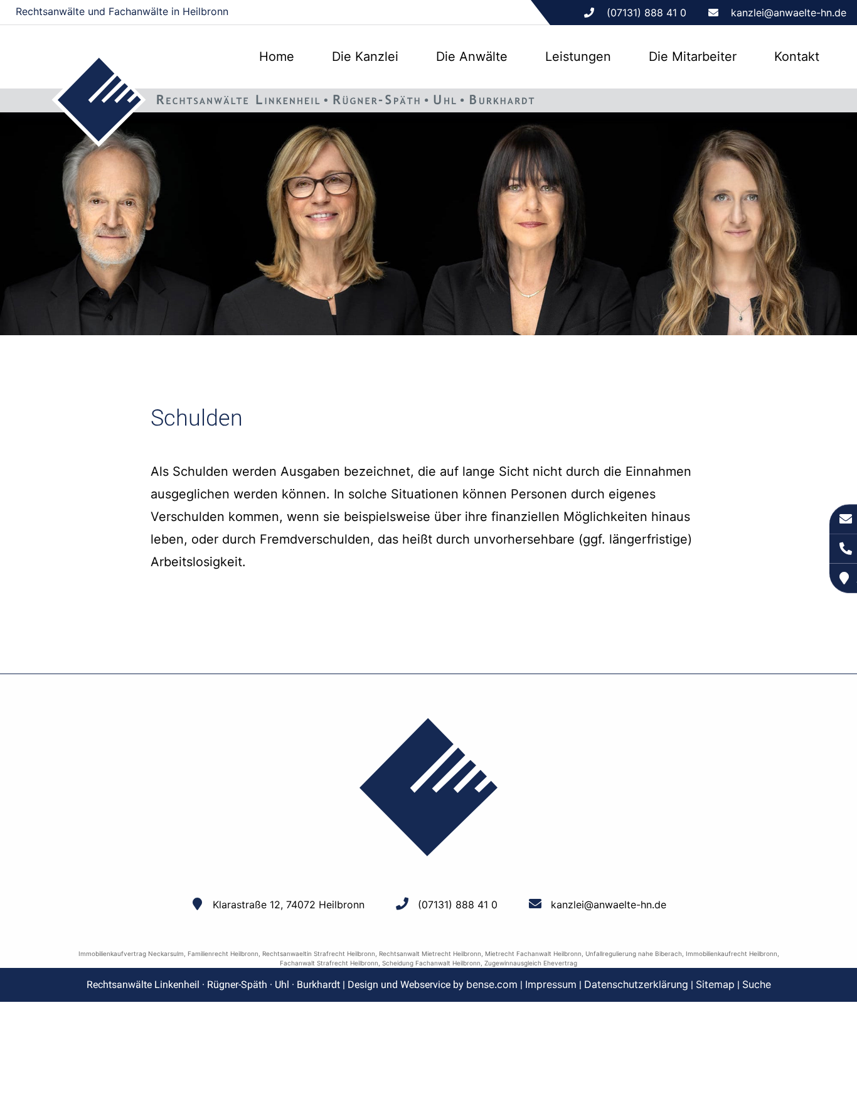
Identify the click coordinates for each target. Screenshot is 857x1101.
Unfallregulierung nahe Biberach (633, 953)
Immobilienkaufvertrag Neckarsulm (131, 953)
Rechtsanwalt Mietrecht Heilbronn (430, 953)
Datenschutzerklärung (636, 984)
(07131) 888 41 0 (458, 904)
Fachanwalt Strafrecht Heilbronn (329, 963)
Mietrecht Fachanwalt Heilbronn (533, 953)
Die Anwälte (472, 56)
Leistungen (578, 56)
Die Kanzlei (365, 56)
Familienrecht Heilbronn (223, 953)
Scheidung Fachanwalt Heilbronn (431, 963)
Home (276, 56)
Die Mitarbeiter (693, 56)
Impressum (551, 984)
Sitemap (715, 984)
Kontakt (796, 56)
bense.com (492, 984)
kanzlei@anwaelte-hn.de (788, 12)
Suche (756, 984)
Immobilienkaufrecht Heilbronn (731, 953)
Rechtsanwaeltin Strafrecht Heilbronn (318, 953)
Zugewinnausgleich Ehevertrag (530, 963)
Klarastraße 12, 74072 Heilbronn (289, 904)
